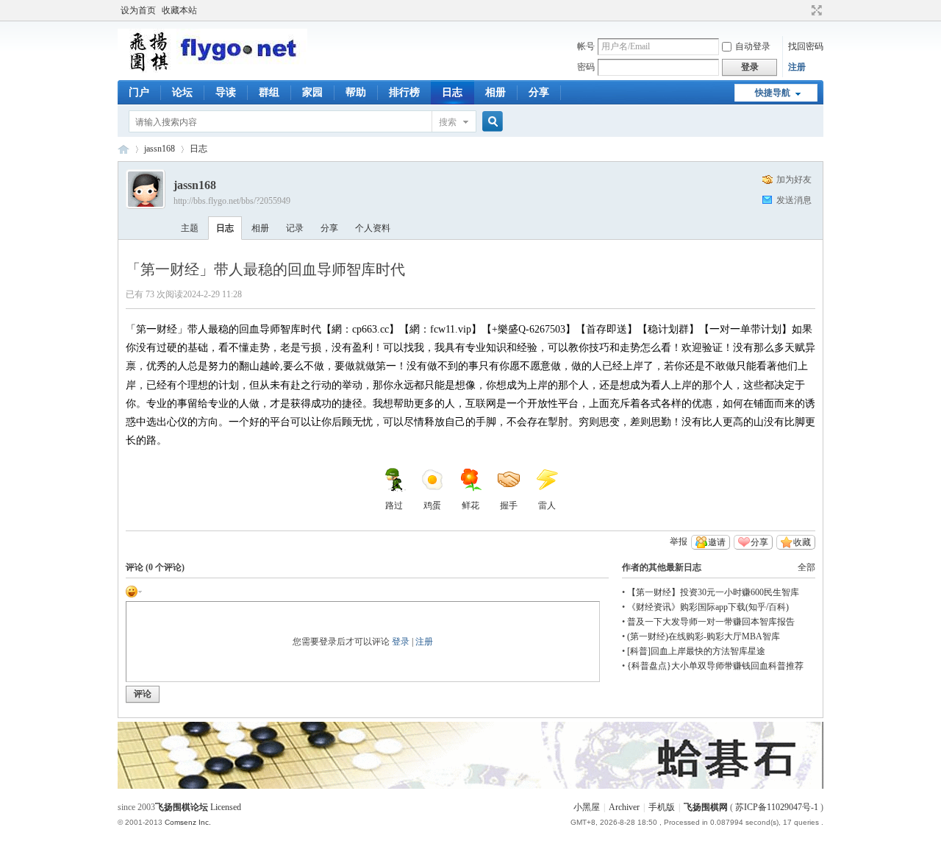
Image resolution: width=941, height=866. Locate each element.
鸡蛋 (432, 505)
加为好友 (794, 179)
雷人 (547, 505)
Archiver (624, 807)
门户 (139, 92)
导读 (225, 92)
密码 (586, 67)
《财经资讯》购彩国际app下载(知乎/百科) (708, 607)
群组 (269, 92)
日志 (452, 92)
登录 (400, 641)
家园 (312, 92)
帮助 (356, 92)
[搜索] (490, 121)
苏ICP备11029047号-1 (776, 807)
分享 (539, 92)
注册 (797, 67)
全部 (806, 567)
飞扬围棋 (123, 149)
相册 (495, 92)
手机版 (661, 807)
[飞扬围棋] (212, 70)
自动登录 (752, 46)
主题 (189, 228)
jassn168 (159, 148)
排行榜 (404, 92)
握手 (509, 505)
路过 (394, 505)
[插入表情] (134, 591)
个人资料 (372, 228)
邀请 (717, 542)
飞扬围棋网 (706, 807)
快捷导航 (772, 93)
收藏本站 (179, 10)
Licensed (225, 807)
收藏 (802, 542)
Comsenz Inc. (188, 822)
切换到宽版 (814, 10)
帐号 (586, 46)
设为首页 (138, 10)
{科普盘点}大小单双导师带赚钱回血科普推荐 (715, 666)
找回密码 (805, 46)
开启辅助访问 (802, 10)
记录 (295, 228)
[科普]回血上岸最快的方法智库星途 (696, 651)
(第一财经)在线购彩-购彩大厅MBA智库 (703, 636)
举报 (678, 541)
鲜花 (470, 505)
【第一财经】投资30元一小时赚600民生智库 (713, 592)
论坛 (182, 92)
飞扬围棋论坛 (181, 807)
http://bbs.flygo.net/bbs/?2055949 (231, 201)
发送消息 (794, 200)
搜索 (448, 122)
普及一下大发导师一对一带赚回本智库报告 (711, 622)
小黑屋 (586, 807)
